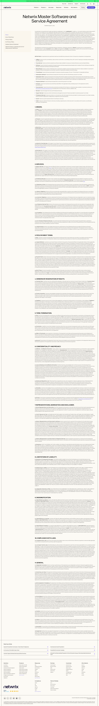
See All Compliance (38, 691)
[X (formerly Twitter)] (8, 698)
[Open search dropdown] (90, 3)
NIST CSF (36, 687)
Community (82, 3)
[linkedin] (5, 698)
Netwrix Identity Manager (23, 672)
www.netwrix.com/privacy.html (84, 398)
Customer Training (69, 666)
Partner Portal (52, 670)
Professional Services (69, 669)
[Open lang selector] (94, 3)
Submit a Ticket (68, 673)
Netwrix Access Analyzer (23, 666)
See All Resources (37, 677)
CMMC (36, 682)
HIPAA (36, 685)
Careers (83, 669)
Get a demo (91, 7)
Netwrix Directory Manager (23, 669)
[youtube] (14, 698)
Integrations (5, 677)
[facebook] (11, 698)
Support (76, 3)
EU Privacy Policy (10, 42)
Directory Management (7, 669)
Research (36, 673)
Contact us (70, 3)
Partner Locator (52, 669)
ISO (35, 684)
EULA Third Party (10, 37)
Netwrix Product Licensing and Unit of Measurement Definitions (15, 47)
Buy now (64, 3)
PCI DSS (36, 688)
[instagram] (17, 698)
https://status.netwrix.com (40, 147)
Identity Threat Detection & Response (9, 673)
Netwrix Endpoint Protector (23, 670)
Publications (37, 672)
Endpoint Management (7, 670)
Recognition (83, 672)
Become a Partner (53, 666)
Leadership (83, 666)
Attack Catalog (37, 676)
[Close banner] (94, 1)
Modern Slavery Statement (12, 44)
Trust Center (52, 687)
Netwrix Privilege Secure (23, 673)
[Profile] (87, 3)
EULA (7, 34)
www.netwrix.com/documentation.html (44, 88)
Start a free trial (69, 1)
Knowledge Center (69, 672)
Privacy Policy (9, 39)
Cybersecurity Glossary (38, 666)
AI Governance (6, 666)
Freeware (36, 669)
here (50, 167)
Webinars (51, 672)
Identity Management (7, 672)
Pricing (83, 7)
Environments (6, 676)
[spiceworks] (20, 698)
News (35, 670)
